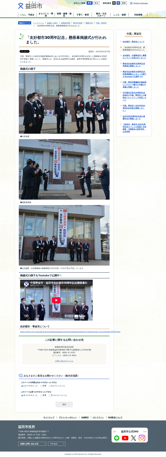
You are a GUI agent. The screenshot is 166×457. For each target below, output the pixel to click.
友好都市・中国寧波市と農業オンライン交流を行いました (134, 56)
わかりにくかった (58, 386)
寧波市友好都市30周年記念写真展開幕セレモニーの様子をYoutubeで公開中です (134, 73)
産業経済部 (65, 23)
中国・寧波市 (101, 23)
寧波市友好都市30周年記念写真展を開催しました (134, 64)
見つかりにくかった (59, 395)
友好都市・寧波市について (133, 41)
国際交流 (89, 23)
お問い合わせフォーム (64, 361)
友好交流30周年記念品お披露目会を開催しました (134, 117)
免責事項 (85, 417)
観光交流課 (77, 23)
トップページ (38, 23)
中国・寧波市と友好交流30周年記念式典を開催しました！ (134, 107)
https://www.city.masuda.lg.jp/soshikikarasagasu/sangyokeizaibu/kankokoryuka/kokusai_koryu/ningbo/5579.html (70, 332)
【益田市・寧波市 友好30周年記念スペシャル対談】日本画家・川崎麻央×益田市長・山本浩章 (134, 128)
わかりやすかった (30, 386)
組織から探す (52, 23)
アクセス (53, 444)
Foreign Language (140, 3)
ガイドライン (98, 417)
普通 (44, 386)
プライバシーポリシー (68, 417)
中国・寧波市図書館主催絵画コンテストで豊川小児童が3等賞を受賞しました (134, 84)
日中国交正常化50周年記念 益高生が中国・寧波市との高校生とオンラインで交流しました (134, 96)
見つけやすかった (30, 395)
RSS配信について (115, 417)
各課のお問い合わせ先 (29, 444)
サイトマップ (48, 417)
